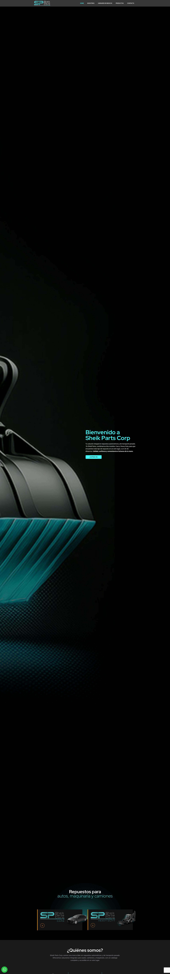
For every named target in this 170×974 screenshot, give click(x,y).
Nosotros (90, 3)
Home (82, 3)
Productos (120, 3)
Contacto (130, 3)
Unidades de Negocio (105, 3)
